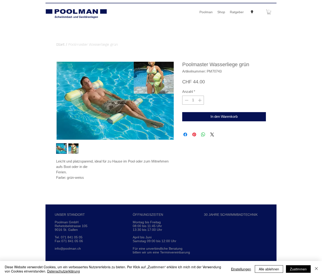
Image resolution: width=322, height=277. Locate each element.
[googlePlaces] (252, 12)
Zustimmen (298, 269)
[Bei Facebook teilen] (185, 134)
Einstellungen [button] (241, 269)
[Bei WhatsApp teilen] (203, 134)
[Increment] (200, 100)
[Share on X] (212, 134)
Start (60, 44)
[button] (269, 12)
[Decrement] (186, 100)
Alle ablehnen (269, 269)
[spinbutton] (193, 100)
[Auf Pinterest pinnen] (194, 134)
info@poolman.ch (68, 248)
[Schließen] (316, 269)
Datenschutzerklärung (63, 271)
